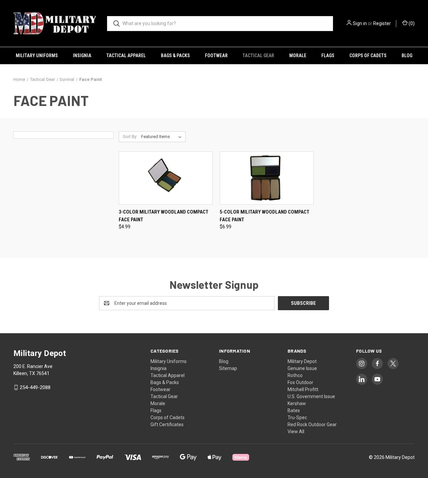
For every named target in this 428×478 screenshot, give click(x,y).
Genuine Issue (302, 368)
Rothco (295, 375)
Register (382, 23)
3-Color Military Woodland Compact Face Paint (163, 216)
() (411, 23)
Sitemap (228, 368)
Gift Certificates (167, 424)
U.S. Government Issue (311, 396)
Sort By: (130, 136)
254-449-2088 (35, 387)
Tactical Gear (258, 55)
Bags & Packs (175, 55)
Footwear (216, 55)
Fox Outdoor (300, 382)
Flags (327, 55)
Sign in (360, 23)
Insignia (82, 55)
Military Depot (302, 361)
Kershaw (297, 403)
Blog (407, 55)
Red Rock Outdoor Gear (312, 424)
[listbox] (162, 137)
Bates (294, 410)
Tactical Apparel (126, 55)
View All (296, 431)
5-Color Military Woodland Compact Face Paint (264, 216)
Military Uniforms (37, 55)
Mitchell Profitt (303, 389)
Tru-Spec (297, 417)
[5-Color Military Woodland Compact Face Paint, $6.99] (266, 178)
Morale (297, 55)
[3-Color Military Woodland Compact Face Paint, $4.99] (165, 178)
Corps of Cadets (368, 55)
